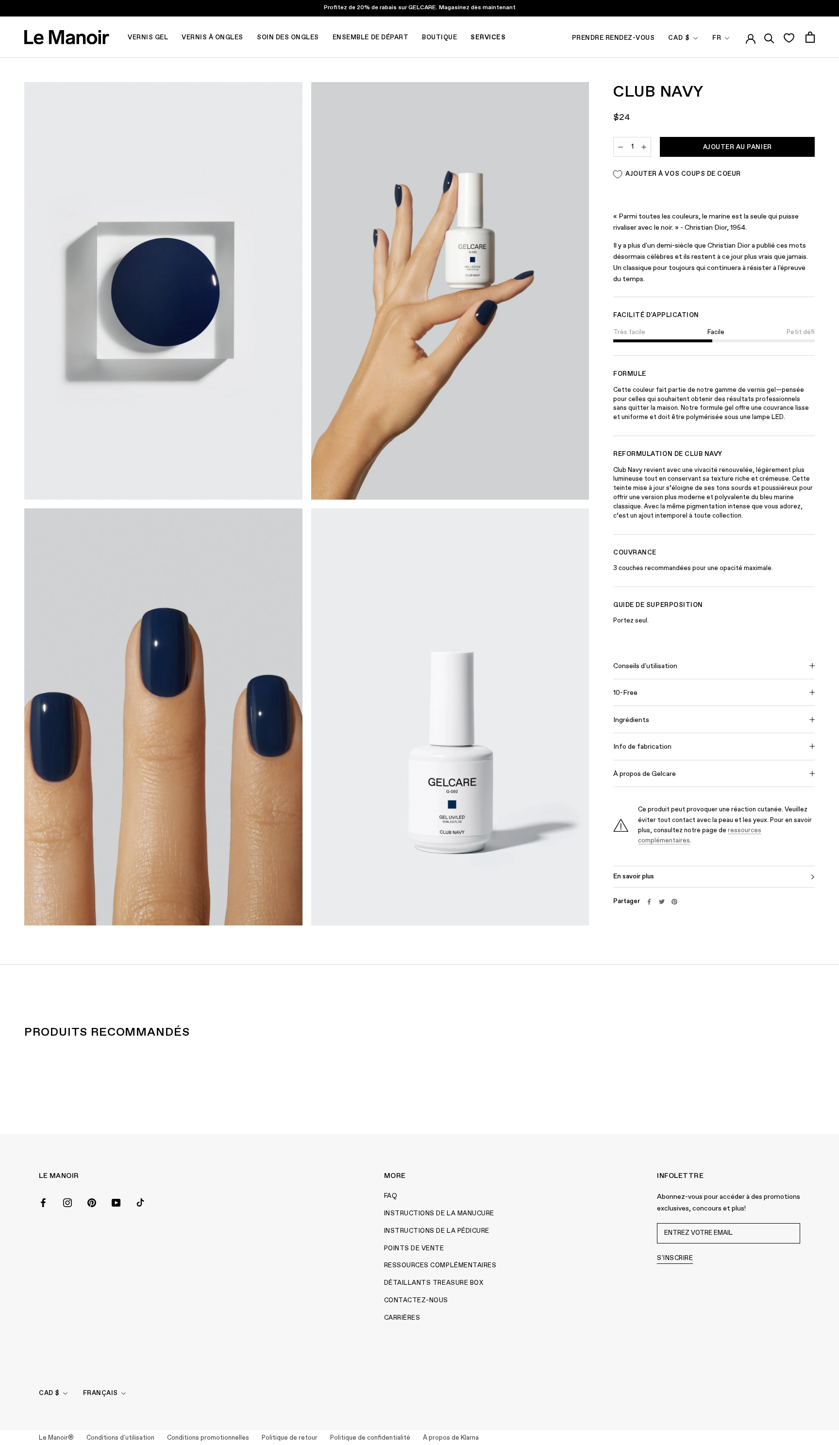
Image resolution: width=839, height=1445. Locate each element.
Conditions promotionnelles (208, 1438)
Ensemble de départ (370, 37)
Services (487, 37)
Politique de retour (290, 1438)
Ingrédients (631, 720)
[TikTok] (140, 1201)
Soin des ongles (288, 37)
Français (100, 1393)
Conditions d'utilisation (120, 1438)
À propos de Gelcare (644, 774)
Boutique (439, 37)
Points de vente (414, 1248)
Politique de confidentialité (370, 1438)
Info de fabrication (642, 747)
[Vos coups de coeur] (789, 37)
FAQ (391, 1196)
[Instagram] (67, 1201)
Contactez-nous (416, 1300)
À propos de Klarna (451, 1438)
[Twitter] (662, 902)
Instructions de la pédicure (436, 1231)
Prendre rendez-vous (613, 38)
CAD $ (679, 38)
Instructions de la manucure (439, 1213)
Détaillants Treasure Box (433, 1283)
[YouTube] (116, 1201)
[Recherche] (769, 37)
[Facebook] (649, 902)
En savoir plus (633, 877)
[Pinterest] (674, 902)
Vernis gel (148, 37)
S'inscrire (675, 1258)
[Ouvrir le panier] (810, 37)
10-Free (625, 692)
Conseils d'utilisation (645, 666)
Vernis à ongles (212, 37)
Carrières (402, 1318)
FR (717, 38)
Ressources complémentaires (440, 1265)
